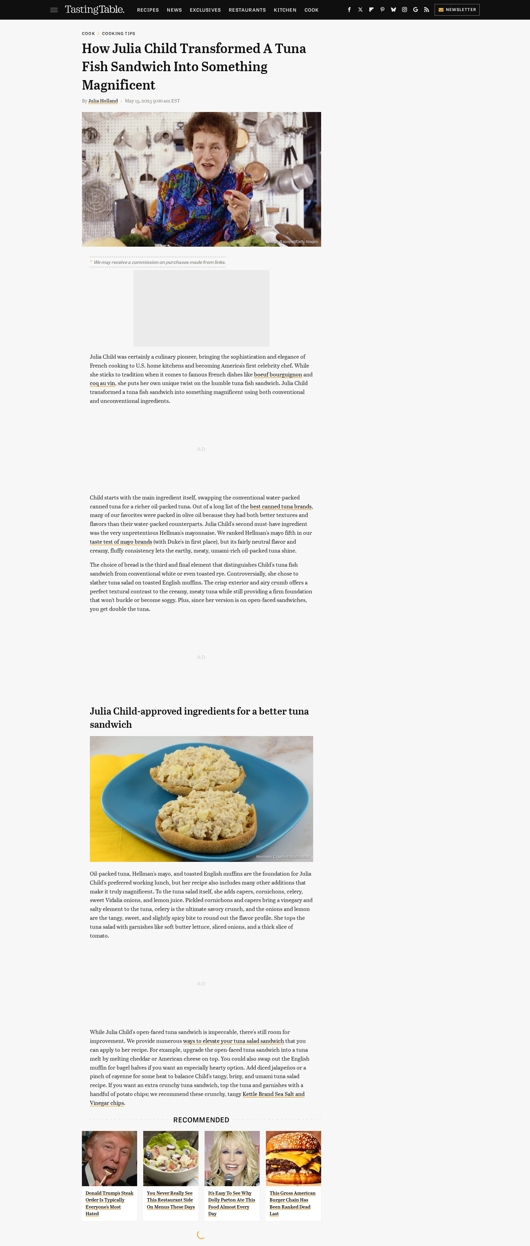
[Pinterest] (382, 11)
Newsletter (461, 9)
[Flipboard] (371, 11)
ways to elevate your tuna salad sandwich (233, 1040)
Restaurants (247, 9)
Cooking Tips (118, 33)
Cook (312, 9)
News (174, 9)
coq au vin (102, 383)
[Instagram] (404, 11)
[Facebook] (349, 11)
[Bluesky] (393, 11)
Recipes (148, 9)
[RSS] (427, 11)
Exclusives (205, 9)
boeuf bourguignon (278, 374)
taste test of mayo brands (121, 541)
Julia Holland (103, 100)
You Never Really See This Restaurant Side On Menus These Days (171, 1200)
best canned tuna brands (281, 506)
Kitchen (285, 9)
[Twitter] (360, 11)
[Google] (416, 11)
